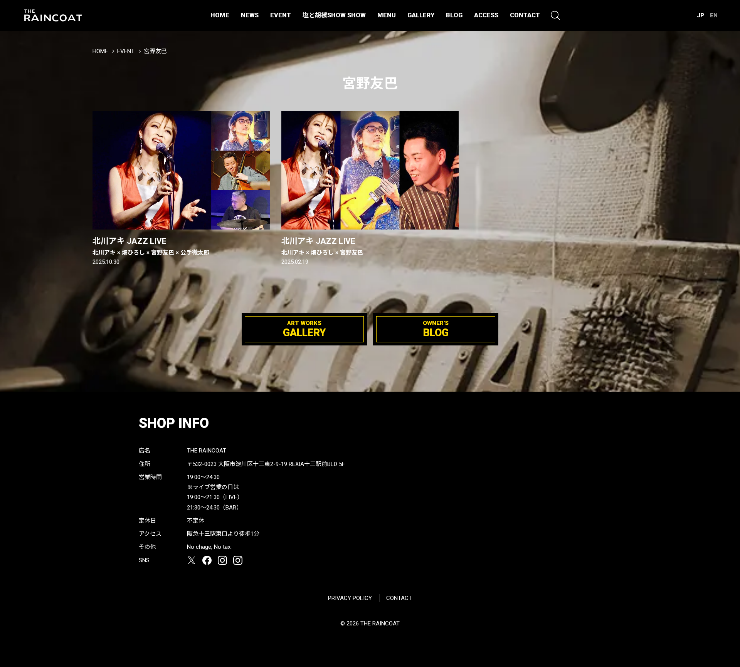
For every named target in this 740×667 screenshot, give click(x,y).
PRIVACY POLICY (350, 598)
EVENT (280, 15)
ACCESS (486, 15)
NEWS (250, 15)
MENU (386, 15)
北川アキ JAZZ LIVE (150, 246)
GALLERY (420, 15)
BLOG (454, 15)
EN (714, 15)
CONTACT (525, 15)
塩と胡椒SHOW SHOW (334, 15)
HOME (219, 15)
